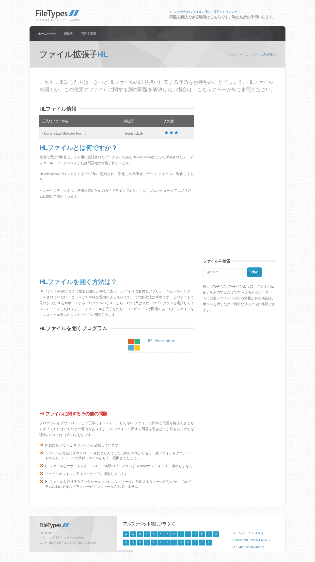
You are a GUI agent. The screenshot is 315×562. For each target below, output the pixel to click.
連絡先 (68, 33)
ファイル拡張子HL (263, 54)
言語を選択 (88, 33)
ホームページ (47, 33)
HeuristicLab (165, 341)
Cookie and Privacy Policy (249, 540)
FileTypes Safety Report (248, 547)
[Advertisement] (116, 238)
